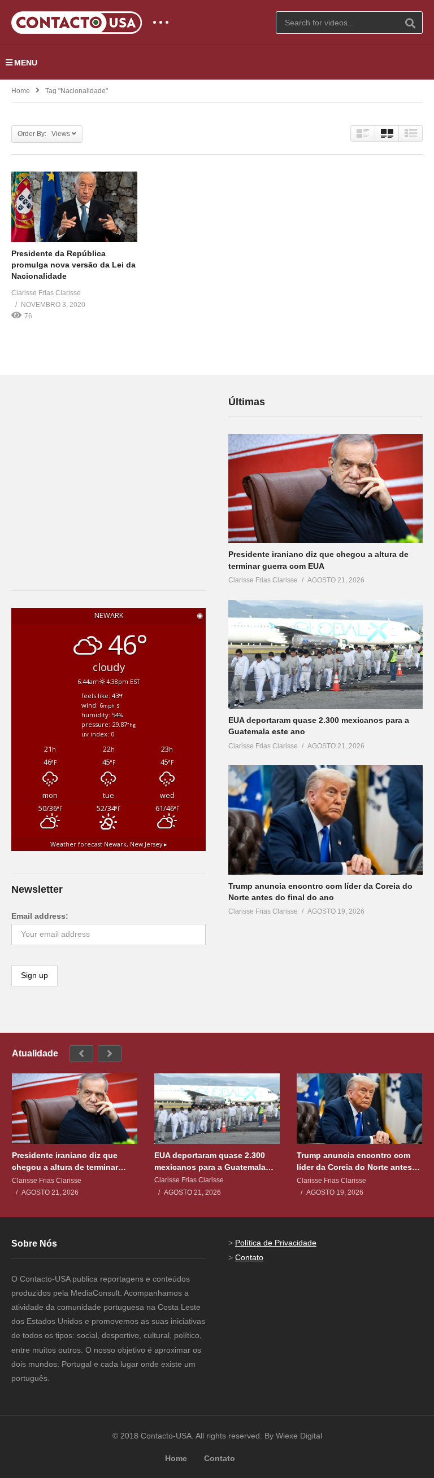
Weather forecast (108, 844)
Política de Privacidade (275, 1242)
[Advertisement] (96, 464)
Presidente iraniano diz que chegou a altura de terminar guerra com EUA (65, 1161)
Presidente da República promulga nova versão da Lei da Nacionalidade (73, 265)
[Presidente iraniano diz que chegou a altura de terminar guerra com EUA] (325, 488)
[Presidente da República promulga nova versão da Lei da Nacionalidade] (74, 207)
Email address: (39, 915)
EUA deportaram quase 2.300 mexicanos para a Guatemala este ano (210, 1161)
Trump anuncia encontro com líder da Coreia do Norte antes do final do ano (354, 1161)
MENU (25, 62)
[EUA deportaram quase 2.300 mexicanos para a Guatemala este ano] (325, 654)
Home (20, 91)
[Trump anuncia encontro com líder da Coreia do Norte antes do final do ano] (325, 820)
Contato (249, 1257)
